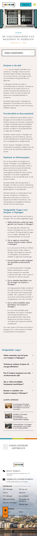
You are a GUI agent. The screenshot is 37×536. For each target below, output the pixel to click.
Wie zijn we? (23, 489)
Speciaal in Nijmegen (10, 503)
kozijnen (6, 69)
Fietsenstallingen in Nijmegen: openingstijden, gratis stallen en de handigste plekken (22, 426)
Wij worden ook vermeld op (24, 500)
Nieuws (5, 493)
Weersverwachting (8, 499)
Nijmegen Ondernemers (20, 479)
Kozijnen (19, 32)
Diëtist (21, 512)
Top (5, 514)
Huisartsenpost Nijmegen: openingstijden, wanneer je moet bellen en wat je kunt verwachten (21, 406)
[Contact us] (4, 471)
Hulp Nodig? (14, 471)
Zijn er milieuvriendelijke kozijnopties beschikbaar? (18, 383)
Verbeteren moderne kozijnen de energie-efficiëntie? (18, 365)
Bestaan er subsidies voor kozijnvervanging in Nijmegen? (18, 391)
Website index (23, 504)
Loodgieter (22, 515)
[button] (34, 4)
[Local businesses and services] (4, 479)
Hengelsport (7, 512)
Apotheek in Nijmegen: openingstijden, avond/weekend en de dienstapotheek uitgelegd (21, 416)
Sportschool (23, 518)
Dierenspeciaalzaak (9, 515)
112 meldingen (7, 496)
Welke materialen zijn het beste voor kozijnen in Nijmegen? (18, 356)
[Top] (5, 510)
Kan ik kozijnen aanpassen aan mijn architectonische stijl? (18, 374)
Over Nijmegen (8, 489)
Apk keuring (6, 518)
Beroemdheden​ (23, 496)
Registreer (22, 493)
